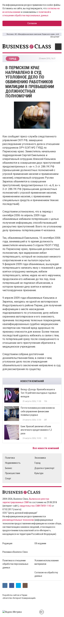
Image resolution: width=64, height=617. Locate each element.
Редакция (7, 543)
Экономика (40, 457)
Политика (10, 457)
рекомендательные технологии (18, 519)
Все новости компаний (46, 448)
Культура (38, 473)
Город (37, 462)
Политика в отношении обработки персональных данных (15, 564)
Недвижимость (13, 462)
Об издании (40, 543)
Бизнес (8, 468)
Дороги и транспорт (44, 468)
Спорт (8, 478)
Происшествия (12, 473)
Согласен (32, 23)
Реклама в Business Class (15, 551)
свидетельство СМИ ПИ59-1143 (35, 505)
